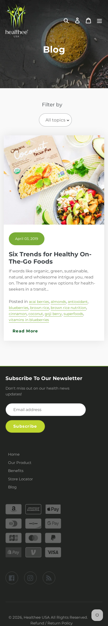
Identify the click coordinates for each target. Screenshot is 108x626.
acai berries (39, 301)
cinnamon (18, 313)
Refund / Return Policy (51, 623)
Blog (12, 487)
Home (14, 454)
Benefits (15, 470)
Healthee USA (37, 617)
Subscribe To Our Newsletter (44, 378)
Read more (25, 331)
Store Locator (20, 479)
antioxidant (78, 301)
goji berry (53, 313)
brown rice (39, 307)
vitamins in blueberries (29, 320)
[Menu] (99, 20)
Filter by (52, 105)
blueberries (18, 307)
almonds (58, 301)
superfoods (73, 313)
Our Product (19, 462)
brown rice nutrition (68, 307)
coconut (35, 313)
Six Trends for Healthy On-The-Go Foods (50, 258)
